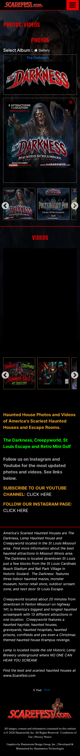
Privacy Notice (43, 736)
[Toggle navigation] (72, 5)
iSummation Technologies (49, 748)
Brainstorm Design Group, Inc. (38, 744)
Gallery (44, 50)
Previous (3, 204)
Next (72, 204)
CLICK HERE (39, 494)
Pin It (47, 690)
